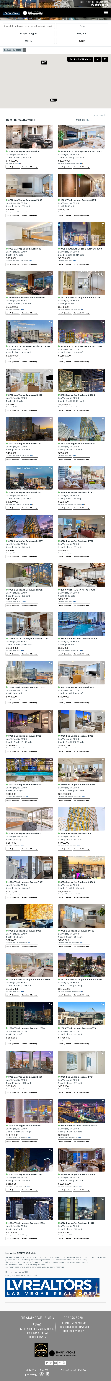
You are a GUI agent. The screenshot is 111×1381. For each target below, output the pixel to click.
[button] (53, 100)
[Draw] (97, 59)
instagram (99, 5)
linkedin (96, 5)
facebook (103, 5)
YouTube (106, 5)
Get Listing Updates (80, 59)
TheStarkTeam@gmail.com (73, 1322)
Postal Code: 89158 (14, 50)
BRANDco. (82, 1370)
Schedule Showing (29, 167)
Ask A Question (12, 167)
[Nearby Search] (105, 59)
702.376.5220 (102, 2)
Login (82, 41)
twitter (92, 5)
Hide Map (99, 115)
